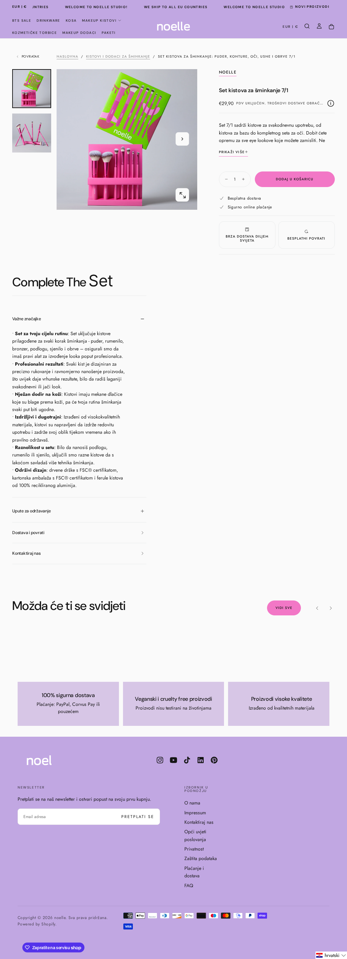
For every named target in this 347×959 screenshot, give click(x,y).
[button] (19, 7)
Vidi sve (283, 607)
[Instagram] (160, 760)
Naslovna (67, 56)
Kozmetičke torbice (34, 32)
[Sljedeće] (331, 608)
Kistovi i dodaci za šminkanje (118, 56)
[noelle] (45, 760)
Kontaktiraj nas (198, 822)
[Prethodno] (317, 608)
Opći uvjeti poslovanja (195, 835)
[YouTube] (173, 760)
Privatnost (194, 848)
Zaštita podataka (200, 858)
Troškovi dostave (286, 103)
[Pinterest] (214, 760)
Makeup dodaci (79, 32)
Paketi (109, 32)
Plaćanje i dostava (194, 872)
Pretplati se (137, 817)
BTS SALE (21, 20)
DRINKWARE (48, 20)
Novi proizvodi (312, 6)
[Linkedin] (201, 760)
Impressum (195, 812)
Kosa (71, 20)
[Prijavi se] (319, 27)
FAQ (188, 885)
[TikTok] (187, 760)
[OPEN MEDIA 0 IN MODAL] (182, 195)
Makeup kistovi (99, 20)
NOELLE (228, 72)
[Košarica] (331, 27)
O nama (192, 802)
